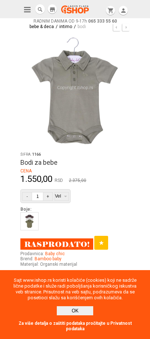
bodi (82, 26)
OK (75, 310)
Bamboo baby (48, 258)
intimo (65, 26)
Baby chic (55, 253)
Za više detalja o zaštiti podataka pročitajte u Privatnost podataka (75, 326)
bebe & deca (41, 26)
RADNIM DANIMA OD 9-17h (75, 21)
